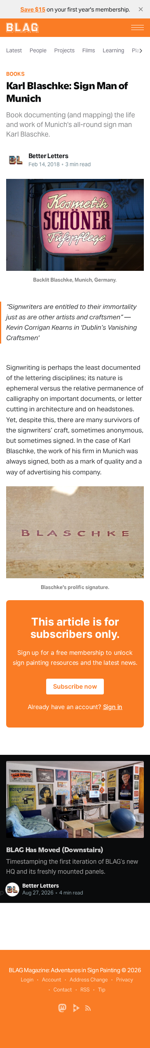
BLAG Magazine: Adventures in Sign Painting (64, 970)
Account (51, 979)
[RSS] (88, 1007)
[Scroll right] (141, 51)
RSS (85, 989)
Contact (62, 989)
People (38, 50)
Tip (101, 989)
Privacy (124, 979)
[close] (141, 9)
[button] (137, 27)
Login (27, 979)
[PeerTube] (76, 1007)
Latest (14, 50)
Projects (64, 50)
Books (15, 74)
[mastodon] (62, 1007)
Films (88, 50)
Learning (113, 50)
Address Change (89, 979)
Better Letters (48, 156)
